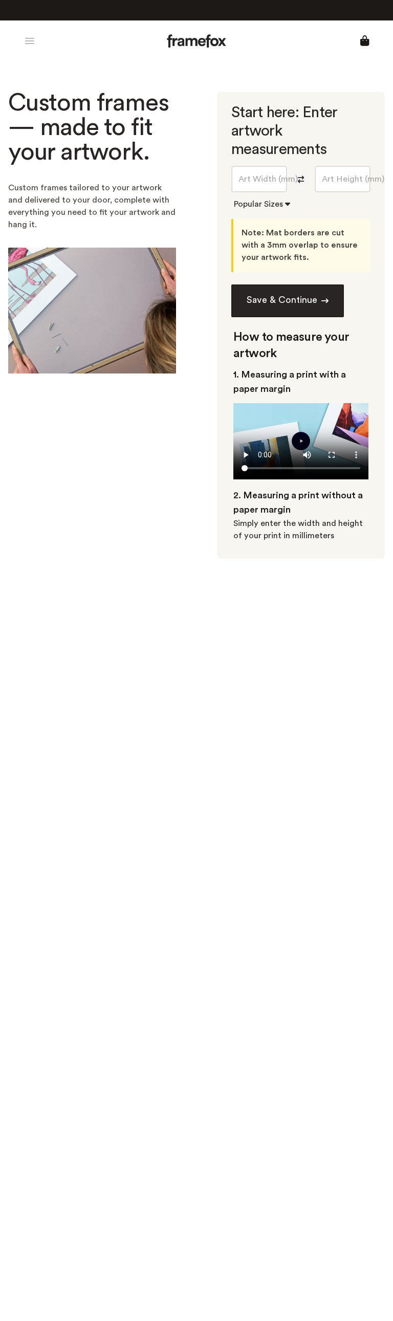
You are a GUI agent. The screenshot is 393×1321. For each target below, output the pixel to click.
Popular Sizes (259, 205)
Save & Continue (282, 300)
